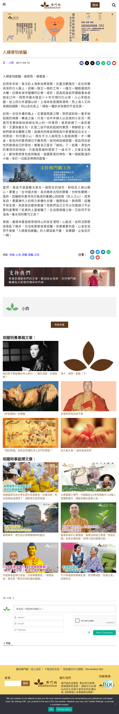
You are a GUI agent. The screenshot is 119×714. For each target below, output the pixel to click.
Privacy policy (64, 709)
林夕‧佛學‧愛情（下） (74, 373)
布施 (12, 254)
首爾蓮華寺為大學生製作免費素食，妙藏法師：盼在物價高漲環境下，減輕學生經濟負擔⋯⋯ (30, 496)
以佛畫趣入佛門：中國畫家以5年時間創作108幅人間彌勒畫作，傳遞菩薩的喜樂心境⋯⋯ (88, 496)
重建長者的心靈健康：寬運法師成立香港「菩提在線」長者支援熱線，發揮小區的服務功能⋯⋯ (88, 536)
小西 (11, 62)
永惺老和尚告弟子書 (72, 413)
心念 (18, 254)
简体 (95, 5)
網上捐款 (36, 669)
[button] (4, 4)
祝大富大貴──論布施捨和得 (76, 450)
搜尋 (25, 683)
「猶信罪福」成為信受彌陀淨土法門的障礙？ (27, 450)
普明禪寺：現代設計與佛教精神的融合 (24, 535)
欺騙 (30, 254)
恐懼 (24, 254)
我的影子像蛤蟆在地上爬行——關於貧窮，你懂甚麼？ (30, 375)
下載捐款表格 (51, 669)
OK (51, 709)
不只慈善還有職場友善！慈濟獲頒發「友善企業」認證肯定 (88, 576)
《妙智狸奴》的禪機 (14, 413)
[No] (115, 704)
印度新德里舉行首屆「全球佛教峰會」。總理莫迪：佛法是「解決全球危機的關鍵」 (28, 576)
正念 (36, 254)
